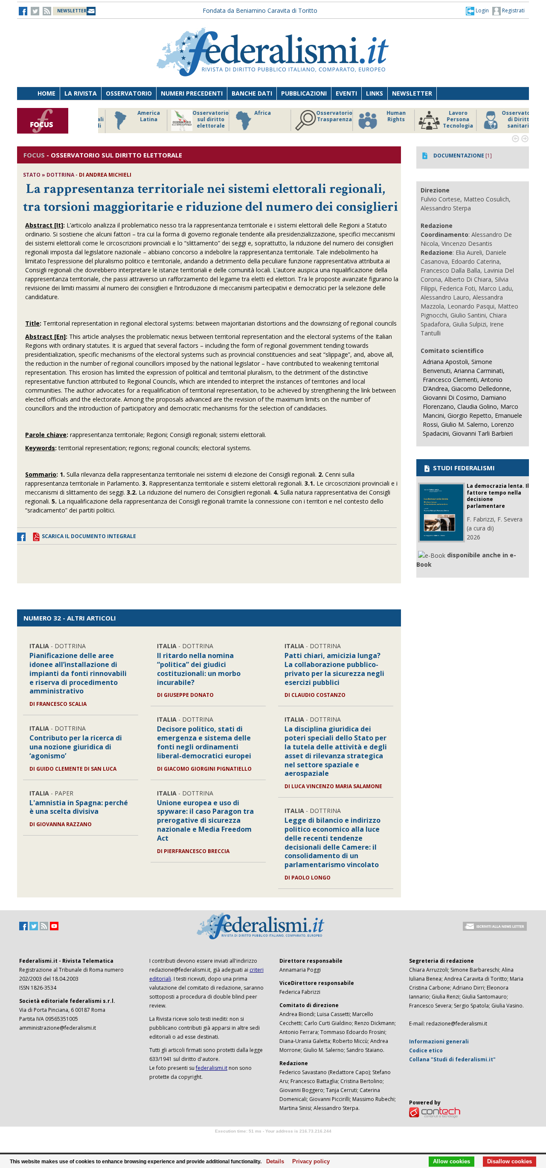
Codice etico (426, 1050)
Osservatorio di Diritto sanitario (509, 119)
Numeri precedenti (192, 93)
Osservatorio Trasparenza (324, 116)
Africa (252, 113)
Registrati (513, 10)
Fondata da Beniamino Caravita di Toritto (260, 10)
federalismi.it (211, 1068)
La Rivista (80, 93)
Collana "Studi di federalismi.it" (452, 1059)
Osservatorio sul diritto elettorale (200, 119)
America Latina (138, 116)
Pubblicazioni (304, 93)
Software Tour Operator (273, 1141)
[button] (477, 10)
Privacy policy (308, 1162)
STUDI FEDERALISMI (463, 467)
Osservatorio (129, 93)
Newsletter (412, 93)
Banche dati (252, 93)
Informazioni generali (439, 1041)
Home (46, 93)
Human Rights (385, 116)
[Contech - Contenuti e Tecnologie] (434, 1112)
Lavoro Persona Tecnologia (448, 119)
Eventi (346, 93)
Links (374, 93)
